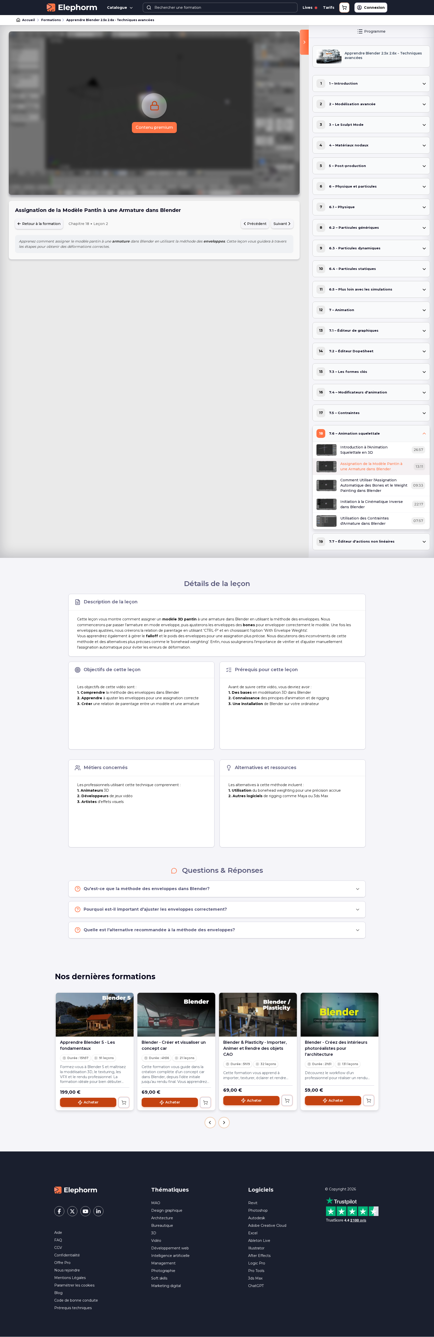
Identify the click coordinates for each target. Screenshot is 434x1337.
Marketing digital (166, 1286)
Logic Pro (256, 1263)
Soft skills (159, 1278)
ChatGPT (256, 1286)
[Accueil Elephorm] (75, 1190)
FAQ (58, 1240)
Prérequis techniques (73, 1308)
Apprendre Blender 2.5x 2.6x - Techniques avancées (110, 20)
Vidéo (156, 1240)
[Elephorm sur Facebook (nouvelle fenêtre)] (59, 1211)
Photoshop (258, 1210)
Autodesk (256, 1218)
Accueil (28, 20)
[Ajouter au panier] (123, 1102)
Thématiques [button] (170, 1190)
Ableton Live (259, 1240)
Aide (58, 1232)
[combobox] (220, 8)
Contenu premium (154, 127)
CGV (58, 1247)
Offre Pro (62, 1262)
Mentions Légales (70, 1277)
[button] (210, 1123)
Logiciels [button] (261, 1190)
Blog (58, 1293)
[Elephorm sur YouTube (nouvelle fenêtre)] (85, 1211)
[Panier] (344, 8)
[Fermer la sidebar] (304, 42)
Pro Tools (256, 1270)
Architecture (162, 1218)
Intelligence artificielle (170, 1255)
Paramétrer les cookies (74, 1285)
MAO (155, 1203)
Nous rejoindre (67, 1270)
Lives (308, 7)
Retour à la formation (41, 223)
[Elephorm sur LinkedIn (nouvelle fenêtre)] (98, 1211)
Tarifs (328, 7)
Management (163, 1263)
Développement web (170, 1248)
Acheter (91, 1102)
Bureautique (162, 1225)
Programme (375, 31)
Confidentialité (67, 1255)
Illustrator (256, 1248)
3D (153, 1233)
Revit (252, 1203)
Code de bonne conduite (76, 1300)
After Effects (259, 1255)
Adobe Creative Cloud (267, 1225)
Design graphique (166, 1210)
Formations (51, 20)
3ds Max (255, 1278)
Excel (252, 1233)
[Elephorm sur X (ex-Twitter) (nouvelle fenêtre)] (72, 1211)
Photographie (163, 1270)
